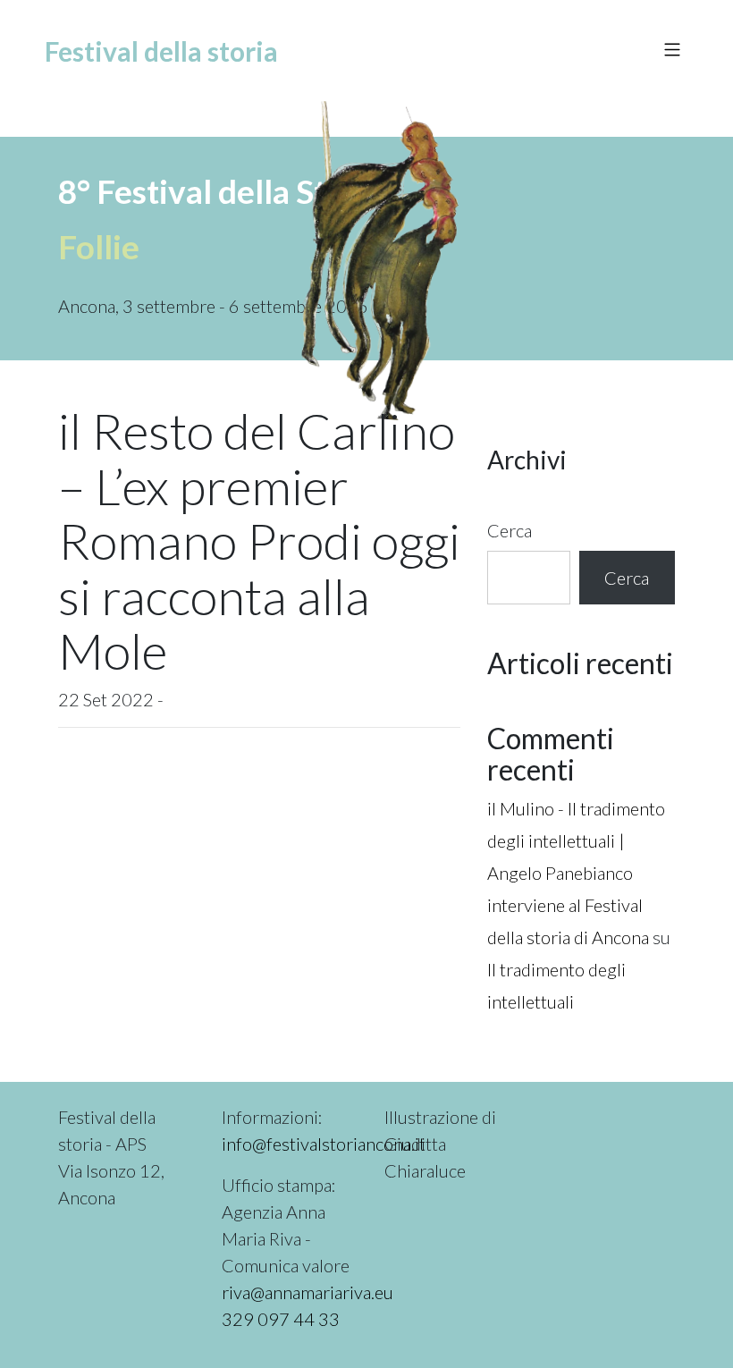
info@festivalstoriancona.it (323, 1143)
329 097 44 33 (281, 1319)
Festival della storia (161, 51)
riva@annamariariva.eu (307, 1292)
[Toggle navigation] (663, 52)
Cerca (509, 530)
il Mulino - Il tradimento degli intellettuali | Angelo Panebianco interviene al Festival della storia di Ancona (576, 873)
